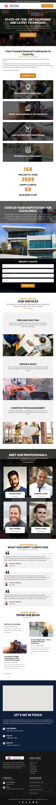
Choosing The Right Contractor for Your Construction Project (12, 658)
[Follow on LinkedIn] (29, 802)
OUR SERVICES (28, 35)
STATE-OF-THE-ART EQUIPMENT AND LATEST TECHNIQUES (28, 21)
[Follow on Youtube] (33, 802)
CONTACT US (28, 75)
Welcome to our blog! (12, 624)
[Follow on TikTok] (26, 802)
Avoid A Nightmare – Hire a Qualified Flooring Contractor (41, 641)
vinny (7, 626)
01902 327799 (48, 6)
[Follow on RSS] (36, 802)
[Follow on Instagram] (22, 802)
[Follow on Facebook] (19, 802)
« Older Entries (7, 673)
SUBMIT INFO (28, 286)
